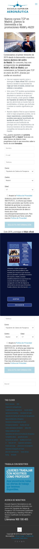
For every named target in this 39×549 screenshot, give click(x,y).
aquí (29, 287)
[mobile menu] (36, 4)
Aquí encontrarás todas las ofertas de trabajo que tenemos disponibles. (19, 485)
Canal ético (24, 538)
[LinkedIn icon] (21, 541)
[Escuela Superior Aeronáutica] (19, 7)
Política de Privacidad (24, 196)
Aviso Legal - (20, 536)
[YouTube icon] (19, 541)
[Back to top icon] (19, 529)
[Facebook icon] (15, 541)
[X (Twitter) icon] (17, 541)
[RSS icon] (24, 541)
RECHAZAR (19, 305)
